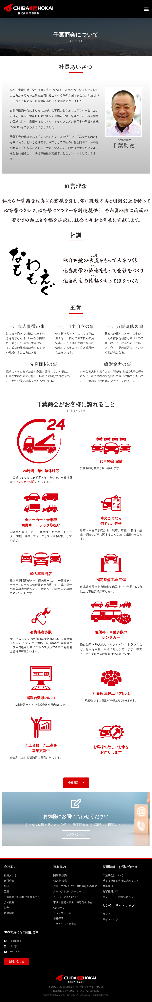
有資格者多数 (41, 632)
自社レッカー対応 (24, 481)
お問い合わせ (76, 834)
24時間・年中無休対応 (41, 471)
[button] (146, 9)
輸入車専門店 (41, 574)
